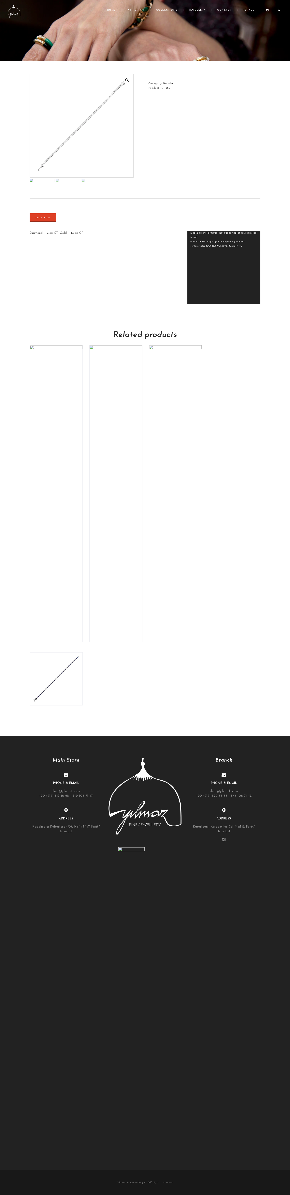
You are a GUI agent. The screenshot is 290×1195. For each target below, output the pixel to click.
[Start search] (183, 587)
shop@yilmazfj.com (66, 791)
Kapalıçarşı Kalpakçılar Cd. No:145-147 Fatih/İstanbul (66, 829)
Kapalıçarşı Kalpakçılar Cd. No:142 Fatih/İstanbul (224, 829)
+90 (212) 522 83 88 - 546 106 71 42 (224, 796)
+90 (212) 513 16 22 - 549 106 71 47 (66, 796)
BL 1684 (56, 665)
